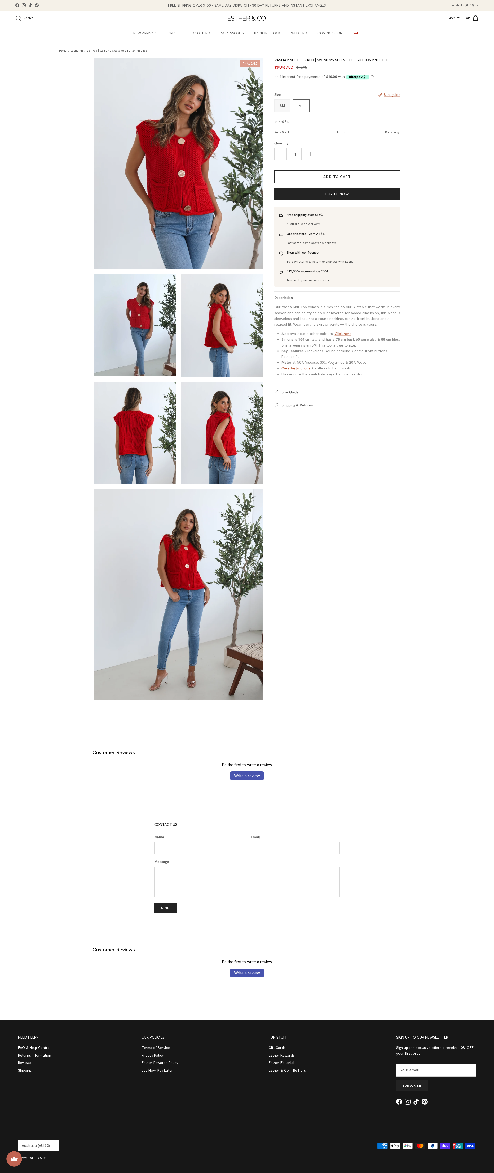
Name (159, 837)
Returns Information (34, 1055)
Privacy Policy (153, 1055)
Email (255, 837)
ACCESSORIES (232, 33)
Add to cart (337, 176)
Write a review (247, 775)
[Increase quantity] (310, 154)
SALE (357, 33)
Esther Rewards (282, 1055)
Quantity (281, 143)
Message (161, 861)
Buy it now (337, 194)
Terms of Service (156, 1047)
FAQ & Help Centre (34, 1047)
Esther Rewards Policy (160, 1062)
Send (165, 908)
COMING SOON (329, 33)
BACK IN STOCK (267, 33)
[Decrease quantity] (280, 154)
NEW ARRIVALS (145, 33)
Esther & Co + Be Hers (287, 1070)
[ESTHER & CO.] (247, 18)
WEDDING (299, 33)
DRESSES (175, 33)
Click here (343, 333)
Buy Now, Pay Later (157, 1070)
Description (283, 297)
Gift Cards (277, 1047)
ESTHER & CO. (37, 1158)
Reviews (24, 1062)
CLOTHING (201, 33)
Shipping (25, 1070)
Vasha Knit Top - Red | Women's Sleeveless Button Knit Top (108, 50)
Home (62, 50)
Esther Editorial (281, 1062)
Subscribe (412, 1086)
